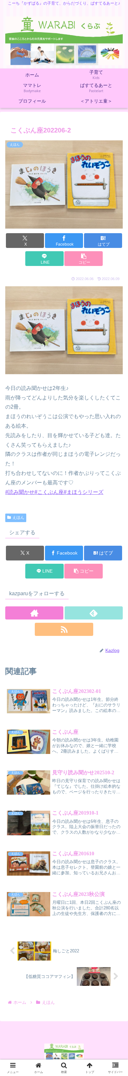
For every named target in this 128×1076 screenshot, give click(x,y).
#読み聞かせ (19, 492)
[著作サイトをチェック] (34, 612)
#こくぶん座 (49, 492)
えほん (18, 517)
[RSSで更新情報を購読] (64, 629)
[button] (83, 258)
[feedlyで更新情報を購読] (94, 612)
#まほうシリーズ (83, 492)
